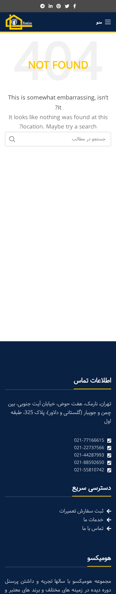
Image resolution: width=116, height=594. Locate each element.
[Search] (12, 139)
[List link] (58, 440)
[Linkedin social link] (50, 6)
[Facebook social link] (74, 6)
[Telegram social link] (42, 6)
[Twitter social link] (67, 6)
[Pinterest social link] (58, 6)
